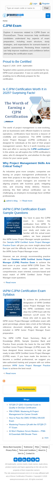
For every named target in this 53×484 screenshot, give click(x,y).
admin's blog (12, 201)
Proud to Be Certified (17, 61)
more (46, 438)
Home (5, 21)
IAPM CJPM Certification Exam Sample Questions (24, 211)
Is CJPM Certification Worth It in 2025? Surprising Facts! (24, 91)
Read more (27, 201)
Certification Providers (24, 476)
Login (34, 3)
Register (46, 3)
